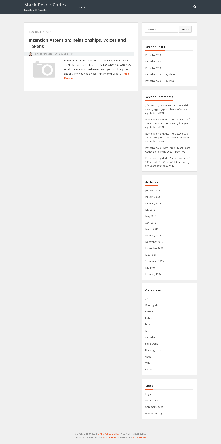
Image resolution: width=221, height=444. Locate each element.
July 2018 (150, 209)
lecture (72, 53)
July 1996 (150, 267)
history (149, 311)
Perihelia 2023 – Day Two (159, 80)
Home (79, 7)
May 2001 (150, 254)
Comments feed (154, 407)
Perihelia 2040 (153, 61)
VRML (148, 363)
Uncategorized (153, 350)
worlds (149, 369)
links (147, 324)
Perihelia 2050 (153, 68)
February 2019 (153, 203)
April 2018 (150, 222)
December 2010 (154, 242)
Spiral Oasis (151, 343)
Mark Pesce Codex (45, 5)
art (146, 298)
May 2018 (150, 216)
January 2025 (152, 190)
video (148, 356)
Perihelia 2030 (153, 55)
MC (147, 330)
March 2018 (151, 229)
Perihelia (150, 337)
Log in (148, 394)
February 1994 (153, 274)
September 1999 (154, 261)
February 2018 (153, 235)
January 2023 (152, 196)
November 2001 (154, 248)
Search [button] (185, 29)
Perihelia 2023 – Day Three (160, 74)
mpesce (48, 53)
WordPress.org (153, 413)
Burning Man (152, 305)
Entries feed (151, 400)
